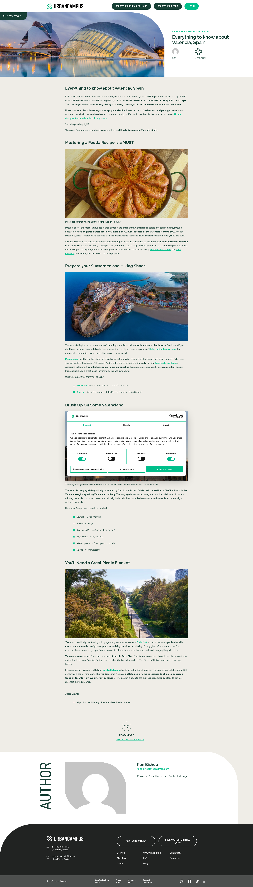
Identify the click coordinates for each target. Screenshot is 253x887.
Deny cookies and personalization (88, 469)
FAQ (145, 858)
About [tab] (166, 425)
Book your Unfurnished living (131, 6)
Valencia (138, 739)
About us (121, 858)
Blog (145, 863)
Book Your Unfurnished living (177, 841)
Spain (130, 739)
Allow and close (164, 469)
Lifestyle (121, 739)
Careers (121, 863)
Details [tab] (126, 425)
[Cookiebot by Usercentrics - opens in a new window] (171, 416)
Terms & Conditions (148, 881)
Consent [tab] (87, 425)
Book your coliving (168, 6)
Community (175, 853)
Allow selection (127, 469)
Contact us (175, 858)
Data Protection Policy (102, 881)
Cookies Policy (131, 881)
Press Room (118, 881)
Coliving (121, 853)
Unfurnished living (152, 853)
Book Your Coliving (136, 841)
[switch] (111, 459)
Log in (192, 6)
